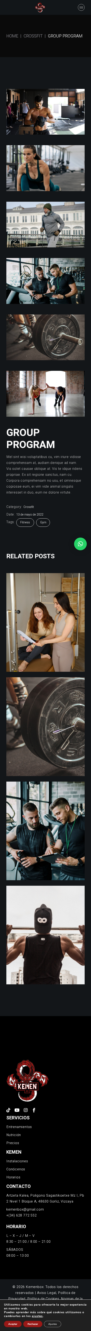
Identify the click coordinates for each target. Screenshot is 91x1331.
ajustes (37, 1316)
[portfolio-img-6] (45, 224)
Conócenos (15, 1169)
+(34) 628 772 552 (21, 1215)
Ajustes (52, 1324)
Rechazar (33, 1324)
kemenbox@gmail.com (25, 1209)
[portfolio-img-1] (45, 394)
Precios (12, 1143)
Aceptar (12, 1324)
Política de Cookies (43, 1298)
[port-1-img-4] (45, 168)
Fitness (25, 522)
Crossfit (28, 507)
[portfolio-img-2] (45, 337)
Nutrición (13, 1135)
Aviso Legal (46, 1292)
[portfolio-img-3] (45, 281)
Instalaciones (17, 1161)
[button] (80, 544)
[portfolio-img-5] (45, 112)
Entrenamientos (19, 1127)
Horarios (13, 1177)
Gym (43, 522)
